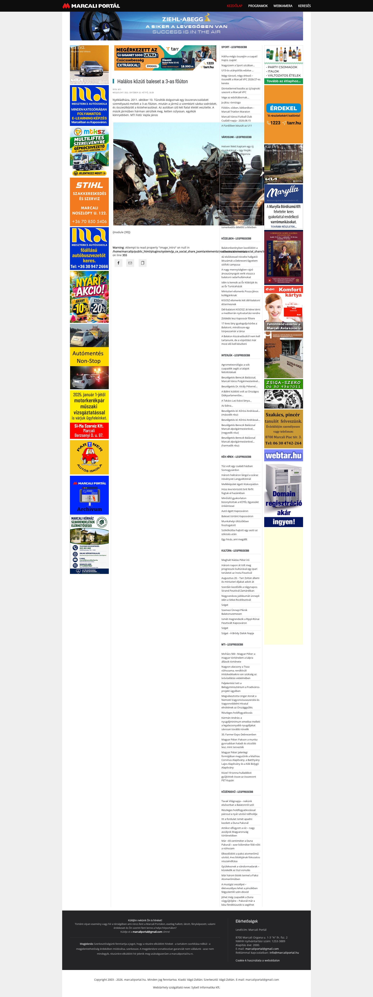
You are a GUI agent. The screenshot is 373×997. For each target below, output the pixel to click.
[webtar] (283, 488)
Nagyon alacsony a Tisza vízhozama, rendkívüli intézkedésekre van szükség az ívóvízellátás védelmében (239, 672)
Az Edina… (227, 405)
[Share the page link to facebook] (118, 263)
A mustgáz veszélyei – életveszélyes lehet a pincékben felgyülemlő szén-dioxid (239, 888)
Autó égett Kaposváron (234, 511)
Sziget (224, 605)
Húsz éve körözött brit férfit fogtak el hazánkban (237, 491)
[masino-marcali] (89, 296)
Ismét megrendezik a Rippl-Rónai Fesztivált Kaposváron (240, 621)
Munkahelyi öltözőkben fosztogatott (235, 523)
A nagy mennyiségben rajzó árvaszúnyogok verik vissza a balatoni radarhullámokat (238, 273)
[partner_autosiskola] (89, 457)
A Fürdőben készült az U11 (236, 125)
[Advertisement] (283, 586)
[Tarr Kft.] (283, 114)
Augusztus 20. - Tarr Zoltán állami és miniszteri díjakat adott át (240, 580)
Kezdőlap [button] (234, 6)
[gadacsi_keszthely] (89, 64)
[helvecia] (283, 428)
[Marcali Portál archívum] (89, 495)
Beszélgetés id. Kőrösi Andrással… (240, 420)
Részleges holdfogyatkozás (236, 712)
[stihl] (89, 201)
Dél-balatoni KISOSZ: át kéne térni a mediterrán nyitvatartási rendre (240, 311)
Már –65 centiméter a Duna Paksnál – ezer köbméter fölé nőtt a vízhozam (240, 844)
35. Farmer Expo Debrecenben (238, 734)
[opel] (89, 414)
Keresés (304, 6)
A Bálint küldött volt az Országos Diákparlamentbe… (240, 393)
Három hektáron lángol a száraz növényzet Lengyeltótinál (239, 477)
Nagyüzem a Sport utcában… (238, 65)
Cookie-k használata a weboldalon (258, 960)
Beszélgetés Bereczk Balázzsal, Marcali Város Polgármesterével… (240, 379)
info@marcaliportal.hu (284, 952)
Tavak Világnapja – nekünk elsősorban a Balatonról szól (237, 803)
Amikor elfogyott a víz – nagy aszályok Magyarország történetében (238, 831)
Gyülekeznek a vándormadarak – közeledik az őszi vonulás (240, 868)
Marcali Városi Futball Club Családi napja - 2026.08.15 (236, 118)
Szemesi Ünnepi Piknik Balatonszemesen (234, 612)
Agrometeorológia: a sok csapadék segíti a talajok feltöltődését (235, 368)
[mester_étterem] (283, 64)
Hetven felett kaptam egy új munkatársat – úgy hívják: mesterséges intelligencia (237, 150)
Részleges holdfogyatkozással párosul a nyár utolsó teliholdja (239, 812)
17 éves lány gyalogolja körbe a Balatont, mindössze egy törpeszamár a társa (239, 327)
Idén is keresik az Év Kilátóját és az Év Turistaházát (239, 284)
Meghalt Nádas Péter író (235, 560)
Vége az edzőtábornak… (235, 97)
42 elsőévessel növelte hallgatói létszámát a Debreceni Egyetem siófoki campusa (239, 260)
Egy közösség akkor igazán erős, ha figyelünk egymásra (239, 179)
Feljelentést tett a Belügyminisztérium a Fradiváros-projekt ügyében (240, 686)
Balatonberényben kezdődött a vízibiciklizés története (239, 249)
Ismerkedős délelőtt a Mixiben (238, 227)
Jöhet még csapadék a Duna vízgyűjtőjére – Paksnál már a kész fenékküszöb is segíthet (238, 900)
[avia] (283, 308)
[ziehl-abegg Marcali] (186, 26)
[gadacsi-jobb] (283, 163)
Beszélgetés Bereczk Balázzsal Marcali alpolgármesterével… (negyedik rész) (238, 428)
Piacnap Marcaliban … (234, 204)
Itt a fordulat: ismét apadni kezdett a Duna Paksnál (236, 821)
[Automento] (89, 356)
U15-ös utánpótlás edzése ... (237, 70)
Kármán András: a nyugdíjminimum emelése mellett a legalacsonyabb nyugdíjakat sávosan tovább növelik (240, 723)
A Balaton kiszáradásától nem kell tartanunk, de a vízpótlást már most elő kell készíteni (240, 340)
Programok (258, 6)
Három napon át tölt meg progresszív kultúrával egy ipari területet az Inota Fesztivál (239, 568)
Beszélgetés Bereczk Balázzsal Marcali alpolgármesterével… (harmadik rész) (238, 441)
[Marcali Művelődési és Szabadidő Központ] (283, 354)
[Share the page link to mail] (130, 263)
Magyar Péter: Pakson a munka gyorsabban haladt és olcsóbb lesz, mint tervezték (239, 743)
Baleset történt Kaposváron (237, 516)
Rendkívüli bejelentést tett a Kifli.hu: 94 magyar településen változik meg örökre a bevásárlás (240, 168)
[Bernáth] (283, 257)
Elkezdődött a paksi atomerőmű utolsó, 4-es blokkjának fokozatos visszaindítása (240, 857)
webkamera (283, 6)
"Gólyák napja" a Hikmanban (237, 186)
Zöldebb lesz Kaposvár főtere (238, 318)
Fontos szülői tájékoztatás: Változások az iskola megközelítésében (236, 195)
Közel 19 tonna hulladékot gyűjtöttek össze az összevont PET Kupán (238, 776)
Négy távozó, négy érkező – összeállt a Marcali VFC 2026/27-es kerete (240, 79)
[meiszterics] (89, 105)
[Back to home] (91, 6)
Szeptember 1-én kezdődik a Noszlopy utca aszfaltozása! (237, 211)
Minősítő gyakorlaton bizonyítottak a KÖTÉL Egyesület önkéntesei (240, 501)
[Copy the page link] (142, 263)
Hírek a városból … (232, 159)
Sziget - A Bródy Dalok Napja (237, 633)
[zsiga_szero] (283, 393)
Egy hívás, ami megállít (234, 539)
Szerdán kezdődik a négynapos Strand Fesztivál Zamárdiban (239, 589)
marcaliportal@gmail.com (147, 931)
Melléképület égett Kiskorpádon (239, 484)
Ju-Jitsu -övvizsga (231, 102)
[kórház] (89, 544)
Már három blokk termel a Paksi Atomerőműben (239, 877)
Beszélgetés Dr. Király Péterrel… (239, 386)
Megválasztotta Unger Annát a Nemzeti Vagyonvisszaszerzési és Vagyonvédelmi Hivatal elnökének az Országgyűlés (240, 701)
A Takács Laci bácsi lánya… (236, 400)
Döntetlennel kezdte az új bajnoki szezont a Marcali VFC (240, 90)
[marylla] (283, 206)
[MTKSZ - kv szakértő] (89, 151)
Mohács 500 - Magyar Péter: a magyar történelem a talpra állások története (238, 657)
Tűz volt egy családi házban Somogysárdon (237, 468)
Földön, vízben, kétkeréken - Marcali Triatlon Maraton (237, 109)
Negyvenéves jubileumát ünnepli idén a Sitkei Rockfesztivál (240, 598)
